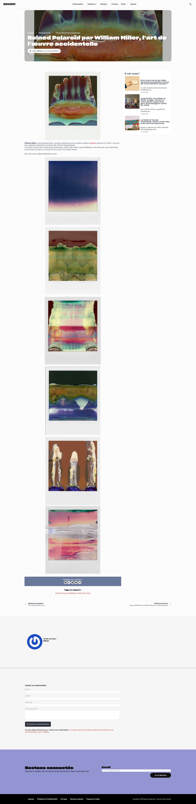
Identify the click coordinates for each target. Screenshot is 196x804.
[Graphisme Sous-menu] (96, 4)
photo (93, 143)
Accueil (31, 33)
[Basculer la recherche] (190, 4)
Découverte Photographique (68, 33)
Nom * (28, 689)
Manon (46, 641)
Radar (123, 4)
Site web (28, 702)
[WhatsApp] (76, 582)
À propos (63, 799)
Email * (28, 696)
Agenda (133, 4)
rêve (88, 593)
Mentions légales (76, 799)
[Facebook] (65, 582)
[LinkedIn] (72, 582)
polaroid (58, 593)
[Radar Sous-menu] (126, 4)
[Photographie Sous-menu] (83, 4)
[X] (69, 582)
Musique (103, 4)
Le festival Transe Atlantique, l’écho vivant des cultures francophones (155, 121)
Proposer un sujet (93, 799)
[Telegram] (79, 582)
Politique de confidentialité (47, 799)
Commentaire (31, 709)
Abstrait (81, 593)
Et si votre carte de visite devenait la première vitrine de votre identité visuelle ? (155, 82)
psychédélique (70, 593)
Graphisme (91, 4)
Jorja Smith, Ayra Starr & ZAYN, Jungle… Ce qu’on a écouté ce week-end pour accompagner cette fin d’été (154, 102)
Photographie (78, 4)
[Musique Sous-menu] (107, 4)
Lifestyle (114, 4)
